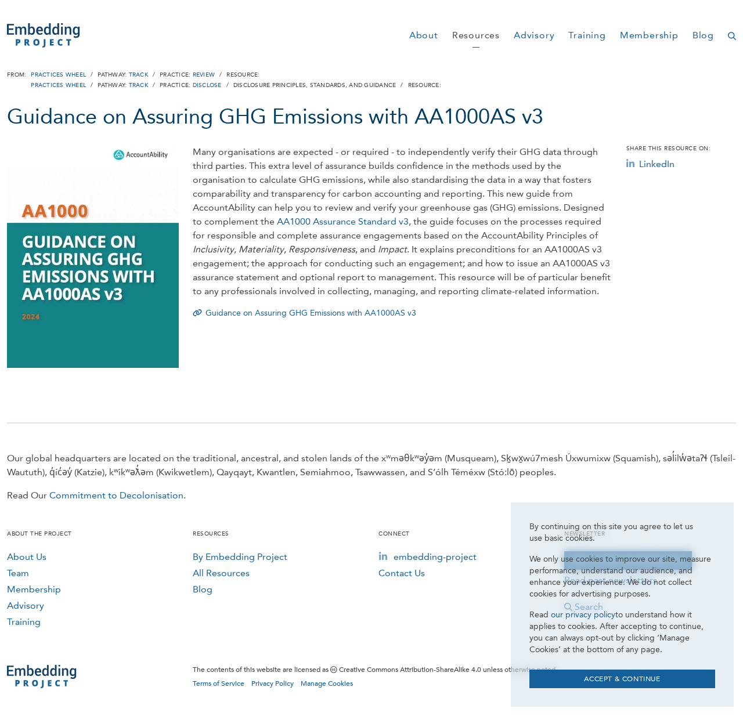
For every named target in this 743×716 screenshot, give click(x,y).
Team (18, 572)
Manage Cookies (327, 683)
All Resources (221, 572)
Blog (202, 589)
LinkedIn (657, 163)
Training (24, 621)
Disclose (207, 85)
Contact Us (401, 572)
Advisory (25, 605)
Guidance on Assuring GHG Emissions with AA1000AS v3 (310, 313)
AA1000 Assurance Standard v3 (343, 221)
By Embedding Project (240, 556)
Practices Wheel (58, 74)
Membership (34, 589)
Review (204, 74)
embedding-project (435, 556)
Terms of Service (218, 683)
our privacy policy (583, 615)
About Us (26, 556)
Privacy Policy (272, 683)
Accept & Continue (622, 679)
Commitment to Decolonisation (116, 495)
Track (138, 74)
